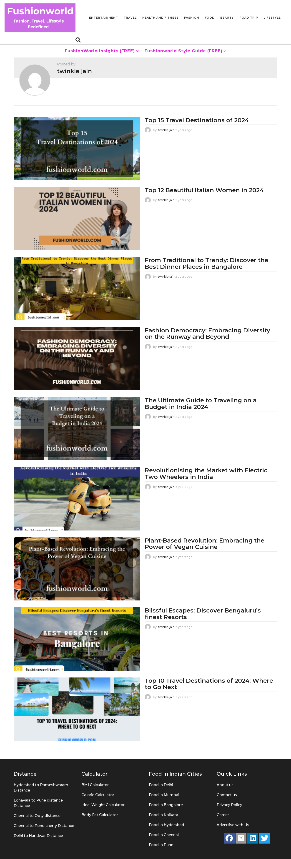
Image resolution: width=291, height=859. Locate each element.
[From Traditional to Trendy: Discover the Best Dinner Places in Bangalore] (77, 288)
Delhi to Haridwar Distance (38, 836)
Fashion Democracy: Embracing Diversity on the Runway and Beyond (207, 334)
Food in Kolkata (163, 815)
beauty (227, 17)
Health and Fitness (160, 17)
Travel (130, 17)
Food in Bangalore (166, 805)
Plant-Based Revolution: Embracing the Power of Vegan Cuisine (204, 544)
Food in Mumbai (164, 795)
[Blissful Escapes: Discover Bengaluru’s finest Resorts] (77, 638)
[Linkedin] (252, 838)
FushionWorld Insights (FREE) (100, 50)
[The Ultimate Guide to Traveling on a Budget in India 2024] (77, 428)
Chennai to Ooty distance (37, 816)
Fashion (191, 17)
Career (223, 815)
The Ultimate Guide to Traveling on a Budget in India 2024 (201, 404)
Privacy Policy (229, 805)
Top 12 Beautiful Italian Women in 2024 (204, 190)
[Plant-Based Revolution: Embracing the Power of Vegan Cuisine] (77, 568)
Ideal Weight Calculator (103, 805)
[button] (78, 39)
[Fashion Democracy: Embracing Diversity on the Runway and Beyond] (77, 358)
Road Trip (248, 17)
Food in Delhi (161, 785)
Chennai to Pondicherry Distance (44, 826)
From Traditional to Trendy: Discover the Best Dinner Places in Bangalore (206, 263)
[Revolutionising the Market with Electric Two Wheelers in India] (77, 498)
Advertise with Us (233, 825)
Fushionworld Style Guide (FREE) (183, 50)
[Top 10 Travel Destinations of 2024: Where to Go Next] (77, 709)
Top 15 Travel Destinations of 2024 (197, 120)
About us (225, 785)
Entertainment (103, 17)
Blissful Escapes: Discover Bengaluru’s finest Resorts (203, 614)
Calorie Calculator (97, 795)
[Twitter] (264, 838)
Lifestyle (272, 17)
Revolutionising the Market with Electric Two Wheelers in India (206, 474)
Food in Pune (161, 845)
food (210, 17)
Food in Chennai (164, 835)
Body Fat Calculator (99, 815)
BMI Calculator (95, 785)
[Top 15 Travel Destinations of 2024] (77, 148)
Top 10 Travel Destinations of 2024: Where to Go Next (209, 684)
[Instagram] (241, 838)
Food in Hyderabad (166, 825)
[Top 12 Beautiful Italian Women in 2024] (77, 218)
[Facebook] (229, 838)
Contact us (227, 795)
